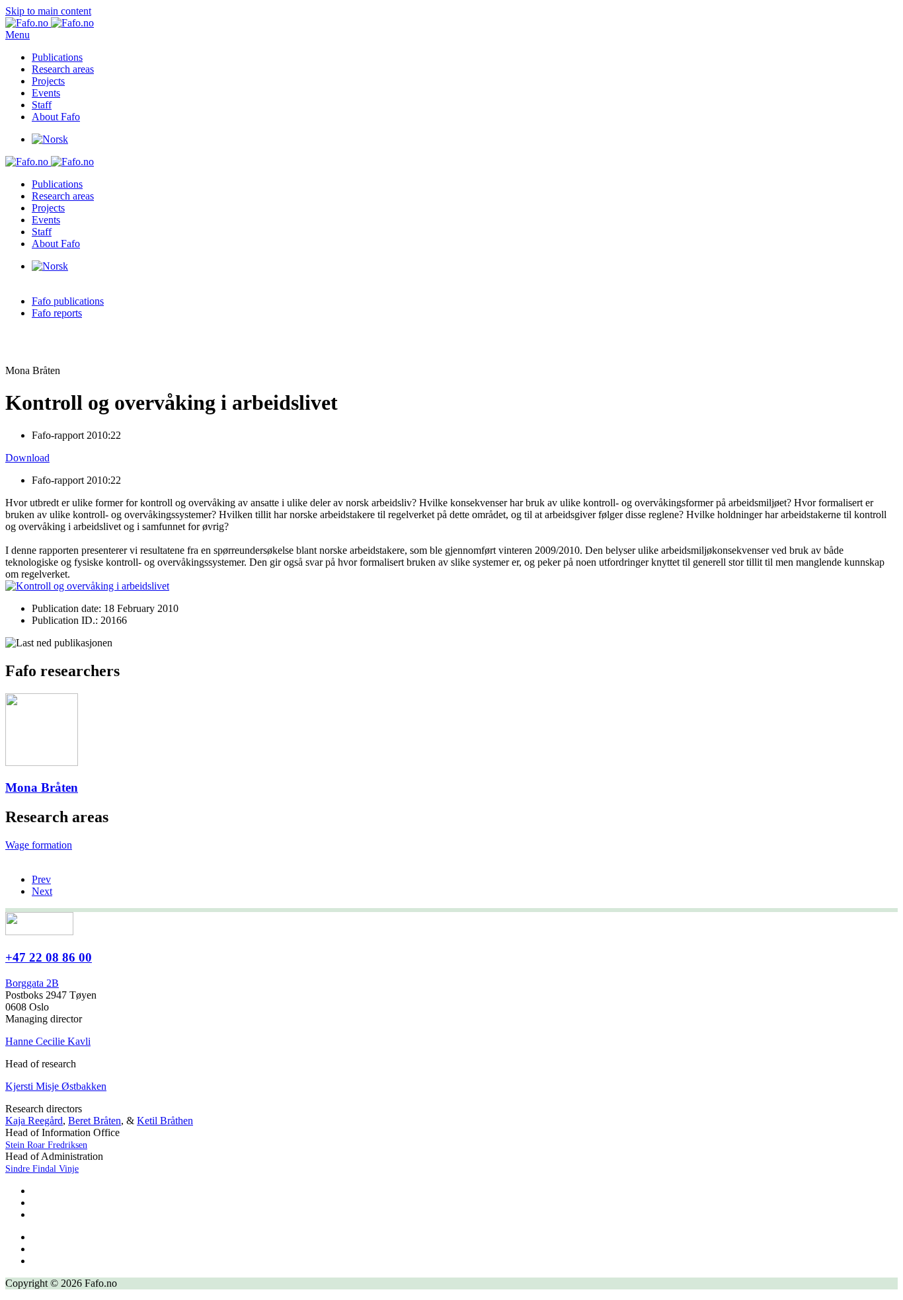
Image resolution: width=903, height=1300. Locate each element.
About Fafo (56, 116)
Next (42, 891)
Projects (48, 81)
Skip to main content (48, 11)
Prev (41, 879)
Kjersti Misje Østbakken (55, 1086)
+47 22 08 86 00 (48, 957)
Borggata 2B (32, 983)
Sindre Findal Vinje (42, 1169)
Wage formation (38, 845)
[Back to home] (49, 22)
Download (27, 457)
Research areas (63, 69)
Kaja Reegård (34, 1120)
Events (46, 92)
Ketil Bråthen (165, 1120)
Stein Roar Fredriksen (46, 1145)
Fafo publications (68, 301)
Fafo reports (57, 313)
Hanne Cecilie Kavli (48, 1041)
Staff (42, 104)
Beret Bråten (94, 1120)
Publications (57, 57)
